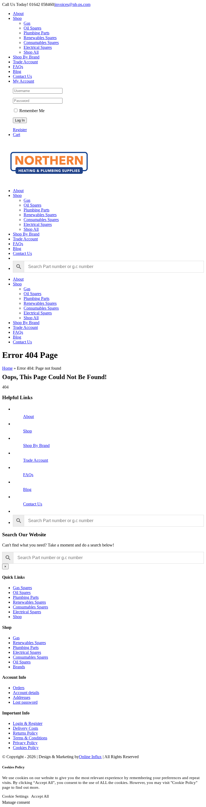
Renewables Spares (29, 602)
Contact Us (32, 504)
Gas (16, 638)
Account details (26, 692)
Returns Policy (25, 733)
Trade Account (35, 460)
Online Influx (90, 756)
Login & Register (27, 723)
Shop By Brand (36, 445)
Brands (19, 667)
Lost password (25, 702)
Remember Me (31, 110)
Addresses (21, 697)
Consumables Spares (30, 607)
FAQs (28, 474)
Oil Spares (22, 592)
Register (20, 129)
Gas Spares (22, 587)
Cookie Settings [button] (15, 796)
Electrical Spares (27, 612)
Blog (27, 489)
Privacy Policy (25, 742)
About (28, 416)
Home (7, 368)
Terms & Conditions (30, 738)
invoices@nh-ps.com (72, 4)
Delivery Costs (25, 728)
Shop (27, 431)
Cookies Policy (26, 747)
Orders (18, 687)
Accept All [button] (40, 796)
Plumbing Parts (26, 597)
